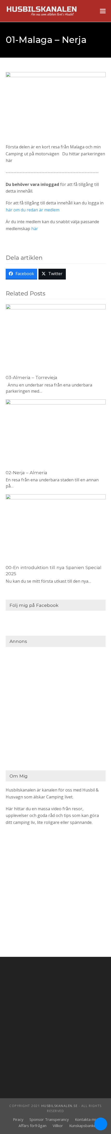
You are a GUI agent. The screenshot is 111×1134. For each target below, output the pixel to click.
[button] (103, 11)
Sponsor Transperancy (49, 1119)
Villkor (58, 1125)
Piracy (18, 1119)
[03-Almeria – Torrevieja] (56, 337)
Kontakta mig (86, 1119)
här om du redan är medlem (32, 210)
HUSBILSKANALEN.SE (59, 1106)
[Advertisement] (55, 707)
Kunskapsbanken (83, 1125)
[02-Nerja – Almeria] (56, 432)
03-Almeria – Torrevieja (31, 377)
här (34, 228)
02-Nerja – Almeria (26, 472)
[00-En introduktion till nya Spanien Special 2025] (56, 527)
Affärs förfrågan (32, 1125)
